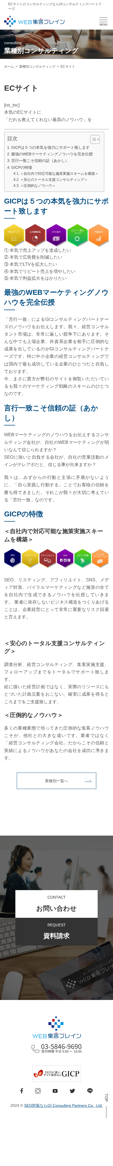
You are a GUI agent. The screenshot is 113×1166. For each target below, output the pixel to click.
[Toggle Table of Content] (92, 139)
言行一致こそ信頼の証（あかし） (40, 160)
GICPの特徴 (21, 167)
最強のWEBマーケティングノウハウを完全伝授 (52, 154)
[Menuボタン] (103, 20)
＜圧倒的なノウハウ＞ (38, 186)
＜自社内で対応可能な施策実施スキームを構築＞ (59, 174)
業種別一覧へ (56, 781)
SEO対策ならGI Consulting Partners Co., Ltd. (63, 1105)
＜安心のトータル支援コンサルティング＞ (54, 180)
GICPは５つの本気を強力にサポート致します (50, 147)
